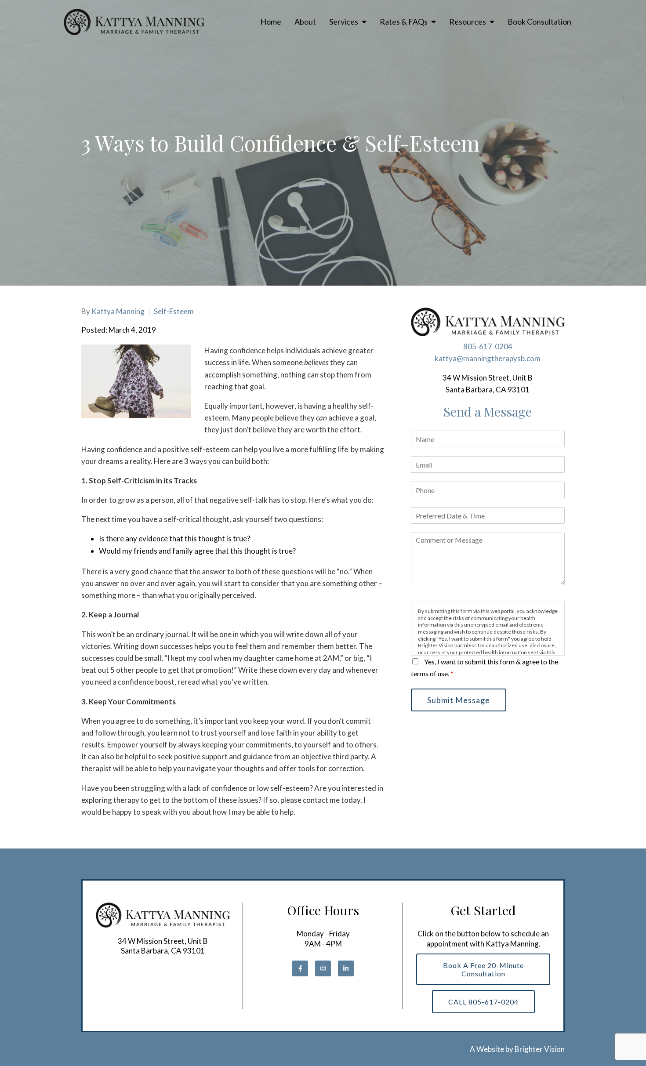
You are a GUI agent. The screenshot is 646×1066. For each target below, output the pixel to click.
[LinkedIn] (346, 968)
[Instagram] (323, 968)
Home (270, 21)
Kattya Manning (118, 311)
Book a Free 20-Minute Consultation (483, 969)
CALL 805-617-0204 (483, 1001)
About (305, 21)
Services (343, 21)
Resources (467, 21)
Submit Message (458, 700)
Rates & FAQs (404, 21)
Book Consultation (539, 21)
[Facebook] (300, 968)
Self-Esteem (174, 311)
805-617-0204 (487, 346)
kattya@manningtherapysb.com (488, 358)
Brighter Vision (540, 1049)
